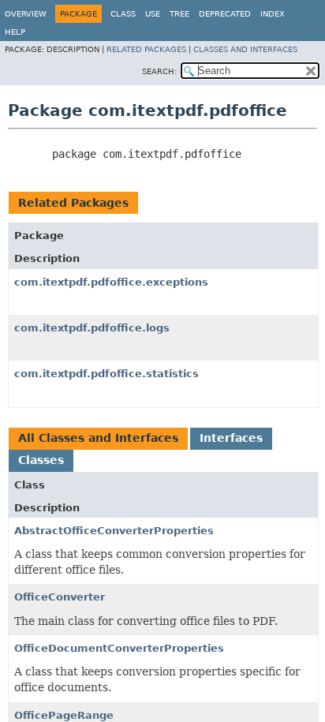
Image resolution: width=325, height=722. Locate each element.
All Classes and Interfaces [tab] (98, 438)
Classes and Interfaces (245, 49)
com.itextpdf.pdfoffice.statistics (106, 374)
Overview (26, 13)
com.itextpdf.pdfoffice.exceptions (111, 282)
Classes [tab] (41, 460)
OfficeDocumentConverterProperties (119, 648)
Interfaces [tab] (231, 438)
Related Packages (146, 49)
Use (152, 13)
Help (15, 32)
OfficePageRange (64, 715)
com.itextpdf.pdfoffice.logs (92, 328)
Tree (179, 13)
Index (272, 13)
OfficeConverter (59, 597)
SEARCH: (159, 71)
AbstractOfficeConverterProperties (114, 531)
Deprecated (225, 13)
